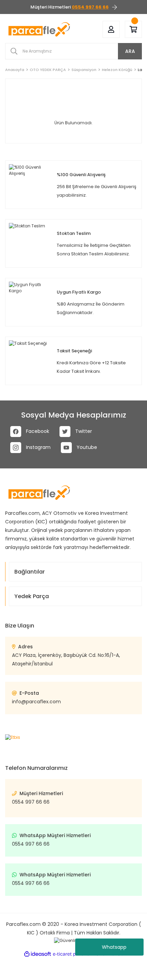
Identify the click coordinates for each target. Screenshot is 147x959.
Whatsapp (114, 947)
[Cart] (133, 29)
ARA (130, 51)
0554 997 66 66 (31, 802)
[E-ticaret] (73, 954)
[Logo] (39, 29)
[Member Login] (111, 29)
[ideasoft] (37, 954)
